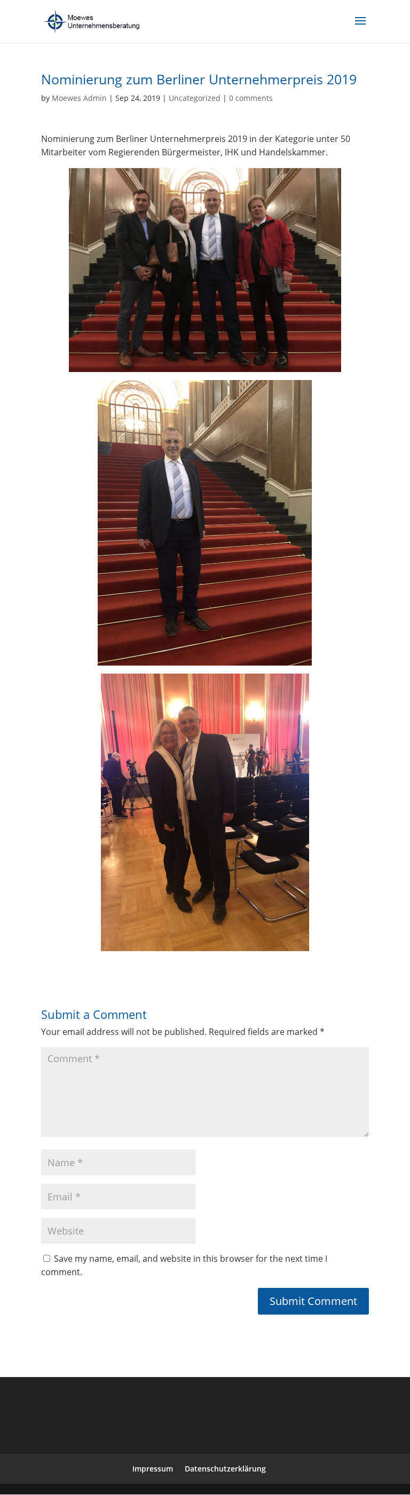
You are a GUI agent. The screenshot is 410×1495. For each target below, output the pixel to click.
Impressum (152, 1469)
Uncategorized (194, 98)
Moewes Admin (79, 98)
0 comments (251, 98)
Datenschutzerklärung (225, 1469)
